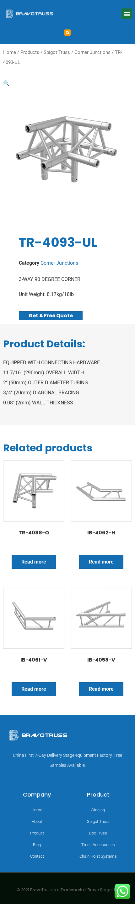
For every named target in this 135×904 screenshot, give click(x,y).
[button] (127, 13)
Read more (33, 562)
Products (29, 52)
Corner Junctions (92, 52)
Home (9, 52)
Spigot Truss (57, 52)
